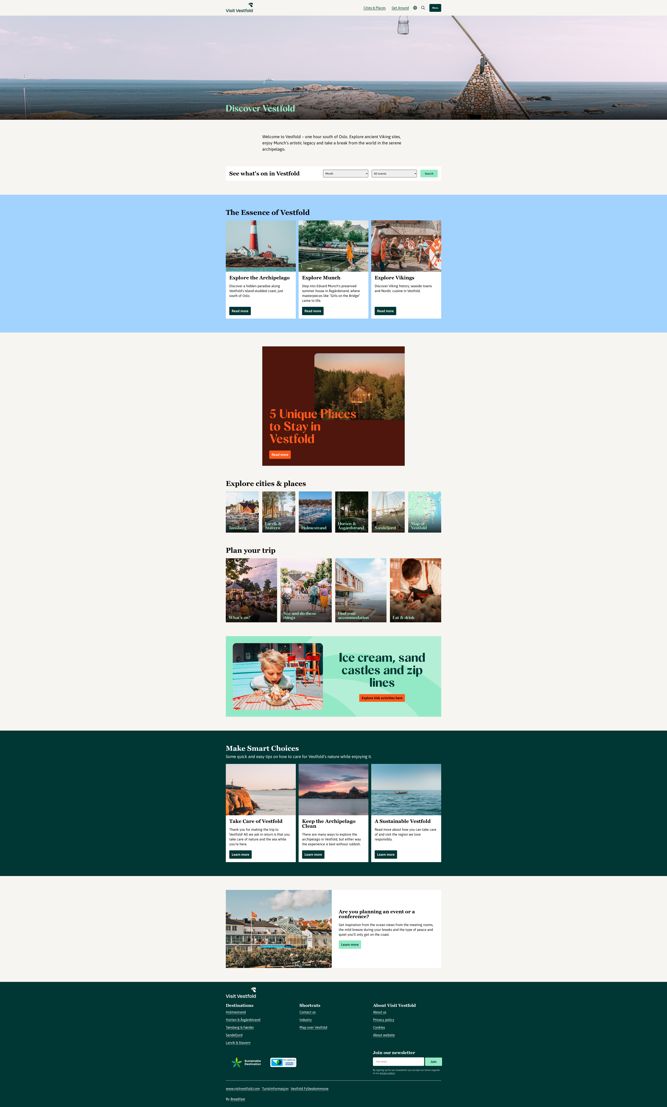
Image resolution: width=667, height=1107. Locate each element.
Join (433, 1062)
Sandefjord (234, 1035)
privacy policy (387, 1073)
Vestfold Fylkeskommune (309, 1089)
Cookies (379, 1027)
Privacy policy (383, 1020)
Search (429, 173)
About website (384, 1035)
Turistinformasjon (275, 1089)
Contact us (307, 1012)
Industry (305, 1020)
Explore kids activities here (382, 698)
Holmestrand (236, 1012)
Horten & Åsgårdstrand (243, 1020)
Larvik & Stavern (238, 1043)
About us (379, 1012)
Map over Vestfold (313, 1027)
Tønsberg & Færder (240, 1027)
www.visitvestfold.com (243, 1089)
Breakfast (237, 1099)
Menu (435, 8)
